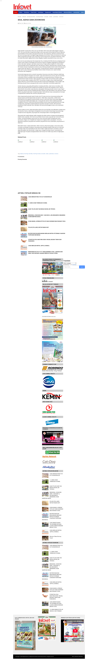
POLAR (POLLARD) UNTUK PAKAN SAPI (38, 227)
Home (15, 12)
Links (15, 15)
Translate (74, 264)
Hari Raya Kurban (37, 153)
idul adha (43, 153)
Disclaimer (81, 656)
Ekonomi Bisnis (68, 12)
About (73, 656)
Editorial (22, 153)
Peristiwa (26, 12)
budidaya (40, 12)
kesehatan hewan (57, 12)
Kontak (76, 656)
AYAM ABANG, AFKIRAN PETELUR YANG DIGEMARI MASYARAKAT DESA (46, 221)
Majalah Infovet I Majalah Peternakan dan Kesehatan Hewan (34, 656)
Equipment (48, 12)
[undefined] (23, 140)
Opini (82, 12)
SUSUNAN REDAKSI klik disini (49, 316)
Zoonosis (56, 153)
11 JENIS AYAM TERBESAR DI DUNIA (37, 203)
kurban (47, 153)
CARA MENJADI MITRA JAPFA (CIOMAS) (38, 245)
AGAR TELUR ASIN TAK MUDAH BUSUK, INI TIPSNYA (41, 209)
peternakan (51, 153)
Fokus (20, 12)
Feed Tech (33, 12)
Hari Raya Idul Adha (28, 153)
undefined (20, 141)
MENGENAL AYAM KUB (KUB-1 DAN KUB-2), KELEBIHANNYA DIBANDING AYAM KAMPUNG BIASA (51, 495)
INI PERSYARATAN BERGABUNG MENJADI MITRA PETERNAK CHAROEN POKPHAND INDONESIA (51, 516)
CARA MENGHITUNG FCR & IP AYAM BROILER (40, 197)
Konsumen (76, 12)
